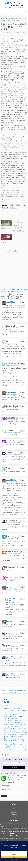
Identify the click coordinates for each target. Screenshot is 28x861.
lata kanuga (11, 587)
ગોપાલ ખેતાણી (22, 32)
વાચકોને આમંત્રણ (14, 808)
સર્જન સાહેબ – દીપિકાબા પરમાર (12, 708)
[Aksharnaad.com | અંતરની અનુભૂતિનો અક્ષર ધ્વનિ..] (14, 3)
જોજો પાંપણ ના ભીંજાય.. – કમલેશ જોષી (14, 744)
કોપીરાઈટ (14, 817)
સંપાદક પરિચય (14, 807)
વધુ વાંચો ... (12, 833)
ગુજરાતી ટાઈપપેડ (14, 812)
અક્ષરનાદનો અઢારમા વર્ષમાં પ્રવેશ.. (12, 722)
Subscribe (14, 767)
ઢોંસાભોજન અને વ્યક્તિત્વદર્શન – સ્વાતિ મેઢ (6, 228)
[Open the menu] (25, 12)
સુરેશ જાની (10, 657)
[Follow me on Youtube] (2, 12)
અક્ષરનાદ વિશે (14, 814)
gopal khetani (12, 302)
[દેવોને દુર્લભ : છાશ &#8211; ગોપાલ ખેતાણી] (6, 237)
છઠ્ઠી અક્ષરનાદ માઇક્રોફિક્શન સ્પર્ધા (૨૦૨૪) (15, 734)
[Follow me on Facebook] (1, 12)
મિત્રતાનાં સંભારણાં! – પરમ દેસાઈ (11, 688)
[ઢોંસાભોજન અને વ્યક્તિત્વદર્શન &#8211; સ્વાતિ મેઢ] (6, 223)
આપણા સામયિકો (14, 810)
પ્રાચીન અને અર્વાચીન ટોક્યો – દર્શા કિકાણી (15, 732)
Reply (22, 302)
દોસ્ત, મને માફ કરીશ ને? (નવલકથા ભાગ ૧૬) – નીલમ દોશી (14, 691)
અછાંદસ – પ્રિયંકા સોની (10, 714)
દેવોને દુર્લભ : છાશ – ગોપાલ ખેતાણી (5, 241)
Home (2, 18)
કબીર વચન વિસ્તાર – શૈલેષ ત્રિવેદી (13, 720)
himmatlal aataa (13, 599)
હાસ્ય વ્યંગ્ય (9, 18)
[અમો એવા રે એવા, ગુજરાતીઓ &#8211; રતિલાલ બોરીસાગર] (19, 226)
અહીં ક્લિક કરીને (16, 778)
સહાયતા (14, 816)
